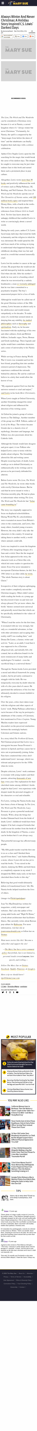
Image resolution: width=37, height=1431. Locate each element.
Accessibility (27, 1277)
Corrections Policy (9, 1283)
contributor (23, 986)
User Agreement (8, 1280)
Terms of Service (15, 1277)
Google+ (31, 969)
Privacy (6, 1277)
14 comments (32, 32)
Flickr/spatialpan (17, 898)
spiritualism (6, 327)
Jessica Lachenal (8, 31)
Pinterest (20, 969)
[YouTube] (17, 993)
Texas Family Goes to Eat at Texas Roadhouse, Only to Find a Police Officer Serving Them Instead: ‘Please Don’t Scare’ (23, 1124)
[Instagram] (10, 993)
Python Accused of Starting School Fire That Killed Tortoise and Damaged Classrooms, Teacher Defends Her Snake (20, 1064)
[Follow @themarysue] (2, 993)
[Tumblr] (13, 993)
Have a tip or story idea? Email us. (22, 1196)
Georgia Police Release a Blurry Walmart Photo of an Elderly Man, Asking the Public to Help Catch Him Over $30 (23, 1180)
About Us (22, 1273)
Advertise (30, 1273)
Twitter (25, 965)
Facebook (5, 969)
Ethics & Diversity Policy (24, 1280)
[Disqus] (18, 1233)
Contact (22, 1287)
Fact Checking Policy (24, 1283)
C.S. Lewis (3, 986)
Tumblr (13, 969)
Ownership (13, 1287)
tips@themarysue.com (10, 978)
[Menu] (3, 3)
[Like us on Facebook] (6, 993)
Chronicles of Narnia (13, 986)
